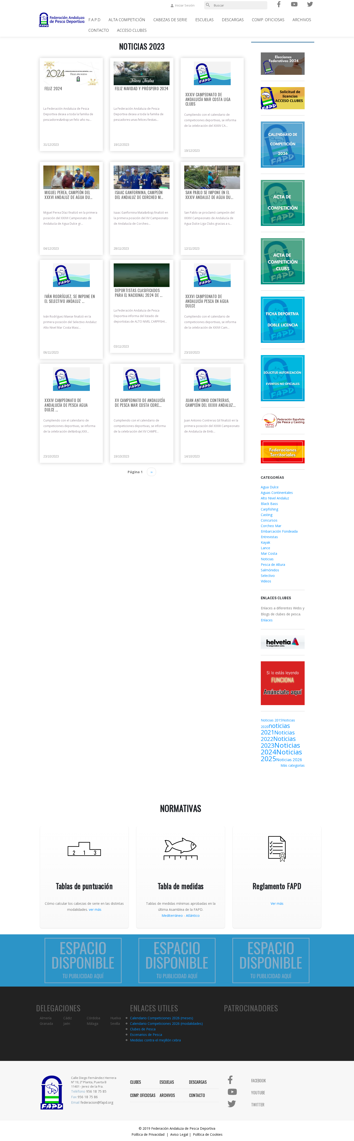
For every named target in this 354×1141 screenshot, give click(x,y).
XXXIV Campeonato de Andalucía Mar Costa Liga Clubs (208, 99)
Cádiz (67, 1018)
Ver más (277, 903)
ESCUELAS (167, 1082)
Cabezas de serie (170, 19)
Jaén (66, 1023)
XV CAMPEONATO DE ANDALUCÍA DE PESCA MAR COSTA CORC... (140, 403)
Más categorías (293, 765)
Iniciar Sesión (185, 5)
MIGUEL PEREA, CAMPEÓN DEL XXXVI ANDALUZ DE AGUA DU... (68, 195)
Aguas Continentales (277, 492)
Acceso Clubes (132, 30)
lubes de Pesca (144, 1029)
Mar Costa (269, 553)
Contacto (98, 30)
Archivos (302, 19)
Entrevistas (269, 537)
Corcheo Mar (271, 525)
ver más (95, 909)
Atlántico (193, 915)
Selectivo (268, 575)
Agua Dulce (270, 487)
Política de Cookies (208, 1134)
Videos (266, 581)
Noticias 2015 (271, 720)
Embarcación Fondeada (279, 531)
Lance (265, 548)
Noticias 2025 (281, 755)
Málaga (92, 1023)
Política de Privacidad (147, 1134)
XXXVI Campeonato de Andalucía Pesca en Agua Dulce (207, 301)
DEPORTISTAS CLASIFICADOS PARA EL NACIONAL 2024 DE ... (138, 293)
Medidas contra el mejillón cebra (155, 1040)
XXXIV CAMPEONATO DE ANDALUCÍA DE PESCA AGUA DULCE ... (66, 405)
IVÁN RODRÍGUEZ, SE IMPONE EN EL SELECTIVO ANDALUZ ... (70, 299)
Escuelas (204, 19)
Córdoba (93, 1018)
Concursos (269, 520)
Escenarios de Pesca (146, 1034)
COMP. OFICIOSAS (142, 1095)
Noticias (267, 559)
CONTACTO (197, 1095)
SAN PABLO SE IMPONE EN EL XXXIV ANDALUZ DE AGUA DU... (209, 195)
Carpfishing (269, 509)
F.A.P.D (94, 19)
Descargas (233, 19)
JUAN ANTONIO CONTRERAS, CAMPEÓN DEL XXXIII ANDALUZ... (210, 403)
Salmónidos (270, 570)
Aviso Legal (179, 1134)
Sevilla (115, 1023)
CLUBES (135, 1082)
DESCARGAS (198, 1082)
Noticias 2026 (289, 759)
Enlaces (267, 620)
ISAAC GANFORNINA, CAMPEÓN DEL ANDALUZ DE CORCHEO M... (139, 195)
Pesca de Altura (273, 564)
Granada (46, 1023)
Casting (266, 514)
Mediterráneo (172, 915)
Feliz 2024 (53, 88)
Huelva (115, 1018)
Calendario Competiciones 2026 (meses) (161, 1018)
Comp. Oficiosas (268, 19)
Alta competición (127, 19)
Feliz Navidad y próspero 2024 (141, 88)
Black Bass (269, 503)
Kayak (265, 542)
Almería (46, 1018)
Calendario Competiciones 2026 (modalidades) (166, 1023)
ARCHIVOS (167, 1095)
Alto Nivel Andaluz (275, 498)
